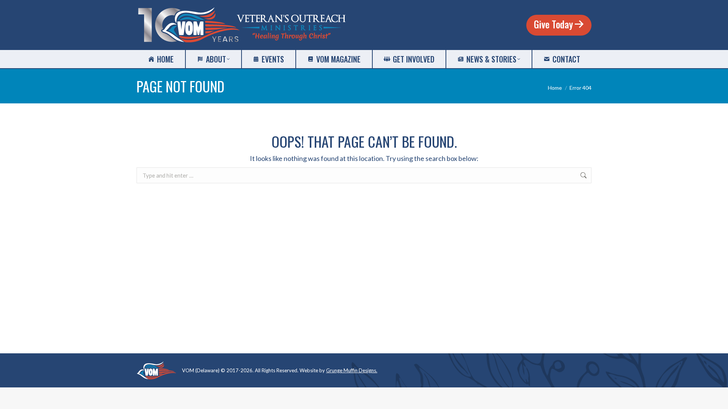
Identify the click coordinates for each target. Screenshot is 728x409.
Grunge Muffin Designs (351, 370)
